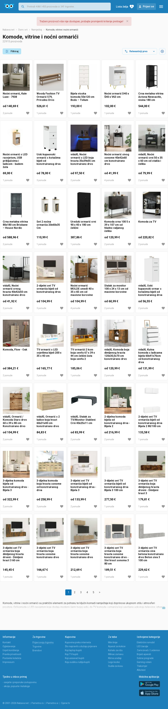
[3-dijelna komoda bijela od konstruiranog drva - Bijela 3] (16, 464)
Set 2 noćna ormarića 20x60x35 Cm (48, 224)
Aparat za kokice (117, 646)
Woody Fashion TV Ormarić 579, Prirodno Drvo (48, 96)
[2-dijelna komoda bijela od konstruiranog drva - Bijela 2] (117, 400)
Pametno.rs (38, 703)
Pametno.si (52, 703)
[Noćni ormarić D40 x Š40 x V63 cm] (117, 77)
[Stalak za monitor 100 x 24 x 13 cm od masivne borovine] (117, 269)
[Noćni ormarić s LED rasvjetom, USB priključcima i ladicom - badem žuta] (16, 138)
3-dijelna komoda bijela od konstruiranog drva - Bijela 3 (15, 485)
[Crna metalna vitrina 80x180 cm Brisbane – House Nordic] (16, 205)
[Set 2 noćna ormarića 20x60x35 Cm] (50, 205)
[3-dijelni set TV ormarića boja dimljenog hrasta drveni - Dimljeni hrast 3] (151, 464)
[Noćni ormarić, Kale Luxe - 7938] (16, 77)
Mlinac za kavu (115, 654)
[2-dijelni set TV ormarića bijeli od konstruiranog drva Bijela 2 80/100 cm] (151, 400)
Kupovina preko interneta (78, 642)
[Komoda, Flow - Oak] (16, 333)
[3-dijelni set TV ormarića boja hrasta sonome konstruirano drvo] (50, 531)
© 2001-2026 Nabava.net (16, 703)
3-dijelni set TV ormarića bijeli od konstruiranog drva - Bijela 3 (83, 485)
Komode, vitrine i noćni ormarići (62, 29)
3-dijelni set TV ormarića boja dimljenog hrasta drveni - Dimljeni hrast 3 (148, 487)
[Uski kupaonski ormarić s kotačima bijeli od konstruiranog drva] (50, 138)
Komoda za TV (147, 221)
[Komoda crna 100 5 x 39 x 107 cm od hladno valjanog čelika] (117, 205)
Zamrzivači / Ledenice (148, 650)
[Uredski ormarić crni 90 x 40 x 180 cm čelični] (84, 205)
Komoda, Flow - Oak (15, 349)
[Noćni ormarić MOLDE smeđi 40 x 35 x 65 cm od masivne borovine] (84, 269)
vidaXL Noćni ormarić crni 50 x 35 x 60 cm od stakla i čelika (150, 159)
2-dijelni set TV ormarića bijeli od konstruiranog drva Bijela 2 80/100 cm (150, 421)
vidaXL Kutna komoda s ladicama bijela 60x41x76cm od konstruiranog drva (150, 356)
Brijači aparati (144, 654)
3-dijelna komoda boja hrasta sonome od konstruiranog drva (49, 485)
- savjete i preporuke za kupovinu (20, 682)
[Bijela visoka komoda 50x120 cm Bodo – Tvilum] (84, 77)
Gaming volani (144, 662)
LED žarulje (142, 646)
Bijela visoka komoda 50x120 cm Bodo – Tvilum (82, 96)
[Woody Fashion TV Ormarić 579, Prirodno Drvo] (50, 77)
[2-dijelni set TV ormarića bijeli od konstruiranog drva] (50, 269)
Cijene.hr (65, 703)
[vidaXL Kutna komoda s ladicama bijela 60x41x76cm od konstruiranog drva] (151, 333)
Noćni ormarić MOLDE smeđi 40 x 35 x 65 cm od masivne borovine (82, 290)
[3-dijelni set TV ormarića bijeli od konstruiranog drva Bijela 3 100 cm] (117, 464)
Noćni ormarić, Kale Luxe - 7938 (15, 95)
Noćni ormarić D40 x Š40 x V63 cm (116, 95)
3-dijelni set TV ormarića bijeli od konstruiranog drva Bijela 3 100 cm (116, 485)
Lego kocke (114, 662)
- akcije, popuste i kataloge (16, 686)
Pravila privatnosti (12, 654)
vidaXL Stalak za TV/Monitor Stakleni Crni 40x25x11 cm (83, 419)
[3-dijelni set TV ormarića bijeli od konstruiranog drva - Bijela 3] (84, 464)
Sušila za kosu (115, 666)
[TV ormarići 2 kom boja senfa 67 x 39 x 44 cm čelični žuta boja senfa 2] (84, 333)
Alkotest (141, 670)
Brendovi (37, 650)
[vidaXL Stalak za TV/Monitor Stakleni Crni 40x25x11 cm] (84, 400)
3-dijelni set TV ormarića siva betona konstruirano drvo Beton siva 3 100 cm (151, 554)
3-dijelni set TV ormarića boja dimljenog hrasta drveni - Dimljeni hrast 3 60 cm (13, 554)
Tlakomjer (142, 666)
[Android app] (149, 684)
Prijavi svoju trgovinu (43, 642)
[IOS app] (149, 693)
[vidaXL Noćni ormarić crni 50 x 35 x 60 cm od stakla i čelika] (151, 138)
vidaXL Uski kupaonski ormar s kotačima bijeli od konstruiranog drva (150, 290)
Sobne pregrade (145, 658)
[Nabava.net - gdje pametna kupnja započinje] (9, 6)
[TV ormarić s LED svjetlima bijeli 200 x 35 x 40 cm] (50, 333)
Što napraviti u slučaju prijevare (81, 646)
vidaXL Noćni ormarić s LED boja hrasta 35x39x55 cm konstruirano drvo (83, 159)
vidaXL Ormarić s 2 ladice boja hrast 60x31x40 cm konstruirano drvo (48, 421)
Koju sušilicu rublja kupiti (77, 662)
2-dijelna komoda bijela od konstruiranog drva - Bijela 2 (117, 421)
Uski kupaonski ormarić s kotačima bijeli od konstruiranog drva (49, 159)
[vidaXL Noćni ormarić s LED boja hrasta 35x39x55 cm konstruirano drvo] (84, 138)
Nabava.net (8, 29)
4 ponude (109, 180)
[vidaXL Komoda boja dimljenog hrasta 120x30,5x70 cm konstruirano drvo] (117, 333)
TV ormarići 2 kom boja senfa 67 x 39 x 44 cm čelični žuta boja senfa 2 (83, 354)
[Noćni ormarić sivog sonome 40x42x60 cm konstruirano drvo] (117, 138)
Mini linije (112, 642)
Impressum (8, 662)
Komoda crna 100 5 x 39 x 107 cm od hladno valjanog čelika (117, 226)
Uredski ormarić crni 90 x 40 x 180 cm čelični (83, 224)
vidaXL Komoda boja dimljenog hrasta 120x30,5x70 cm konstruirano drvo (116, 354)
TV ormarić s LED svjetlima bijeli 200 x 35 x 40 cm (49, 352)
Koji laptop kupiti (73, 650)
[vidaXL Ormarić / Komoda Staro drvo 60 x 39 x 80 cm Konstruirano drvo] (16, 400)
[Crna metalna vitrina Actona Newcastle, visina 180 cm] (151, 77)
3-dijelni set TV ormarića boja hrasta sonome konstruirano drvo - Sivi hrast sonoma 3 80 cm (116, 555)
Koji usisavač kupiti (74, 658)
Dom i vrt (23, 29)
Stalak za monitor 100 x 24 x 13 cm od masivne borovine (116, 288)
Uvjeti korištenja (11, 650)
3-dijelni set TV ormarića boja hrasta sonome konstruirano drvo (48, 552)
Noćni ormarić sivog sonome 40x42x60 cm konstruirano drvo (116, 159)
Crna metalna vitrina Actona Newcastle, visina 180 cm (150, 96)
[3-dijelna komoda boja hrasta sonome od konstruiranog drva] (50, 464)
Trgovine (37, 646)
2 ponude (7, 113)
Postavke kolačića (12, 658)
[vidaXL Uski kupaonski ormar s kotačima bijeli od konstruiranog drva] (151, 269)
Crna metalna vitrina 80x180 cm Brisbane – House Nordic (15, 224)
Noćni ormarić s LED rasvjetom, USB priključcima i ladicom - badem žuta (15, 161)
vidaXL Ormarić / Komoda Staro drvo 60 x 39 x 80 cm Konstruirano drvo (15, 421)
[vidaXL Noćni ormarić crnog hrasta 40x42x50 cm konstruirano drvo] (16, 269)
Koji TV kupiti (71, 654)
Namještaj (37, 29)
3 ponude (41, 180)
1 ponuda (41, 113)
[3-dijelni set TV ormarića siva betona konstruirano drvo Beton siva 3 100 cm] (151, 531)
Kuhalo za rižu (115, 650)
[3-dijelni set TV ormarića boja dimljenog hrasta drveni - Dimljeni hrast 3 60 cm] (16, 531)
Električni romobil (146, 642)
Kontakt (7, 642)
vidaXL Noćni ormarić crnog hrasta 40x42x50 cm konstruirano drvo (15, 290)
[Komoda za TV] (151, 205)
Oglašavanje (9, 646)
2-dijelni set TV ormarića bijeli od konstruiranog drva (49, 288)
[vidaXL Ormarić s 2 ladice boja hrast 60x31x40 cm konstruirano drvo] (50, 400)
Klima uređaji (114, 658)
